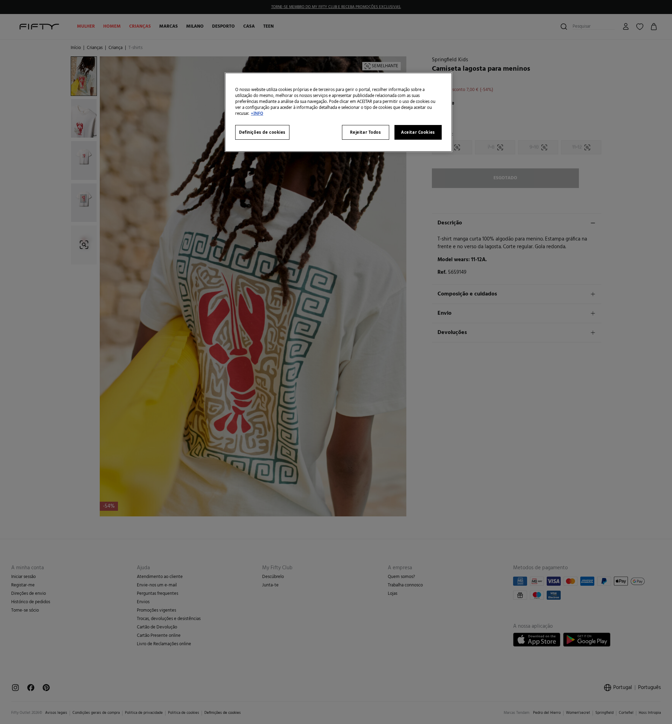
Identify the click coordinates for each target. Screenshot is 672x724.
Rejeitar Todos (365, 132)
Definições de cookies (262, 132)
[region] (338, 112)
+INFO (257, 113)
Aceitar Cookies (418, 132)
